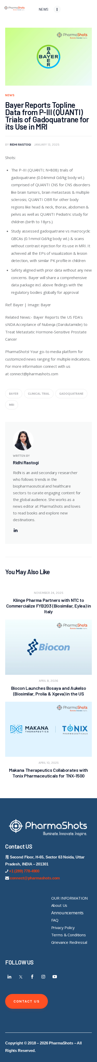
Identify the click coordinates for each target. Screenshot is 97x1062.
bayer (13, 393)
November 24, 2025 (48, 593)
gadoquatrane (71, 393)
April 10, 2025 (49, 763)
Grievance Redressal (69, 942)
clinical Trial (39, 393)
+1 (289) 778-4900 (24, 871)
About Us (59, 905)
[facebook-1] (32, 976)
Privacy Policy (63, 927)
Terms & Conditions (68, 934)
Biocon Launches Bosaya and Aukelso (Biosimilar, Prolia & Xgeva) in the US (48, 691)
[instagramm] (43, 976)
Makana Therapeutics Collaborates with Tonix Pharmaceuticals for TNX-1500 (48, 773)
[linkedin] (15, 530)
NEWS (10, 95)
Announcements (67, 913)
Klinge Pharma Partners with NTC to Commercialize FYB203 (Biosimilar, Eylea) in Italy (48, 605)
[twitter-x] (21, 976)
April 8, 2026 (48, 681)
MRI (11, 405)
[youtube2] (54, 976)
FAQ (55, 920)
